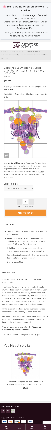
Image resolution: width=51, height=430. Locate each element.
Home (3, 51)
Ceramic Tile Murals (16, 51)
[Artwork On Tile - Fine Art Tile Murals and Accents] (25, 46)
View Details (8, 89)
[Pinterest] (8, 411)
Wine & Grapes (32, 51)
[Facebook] (3, 411)
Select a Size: (11, 183)
